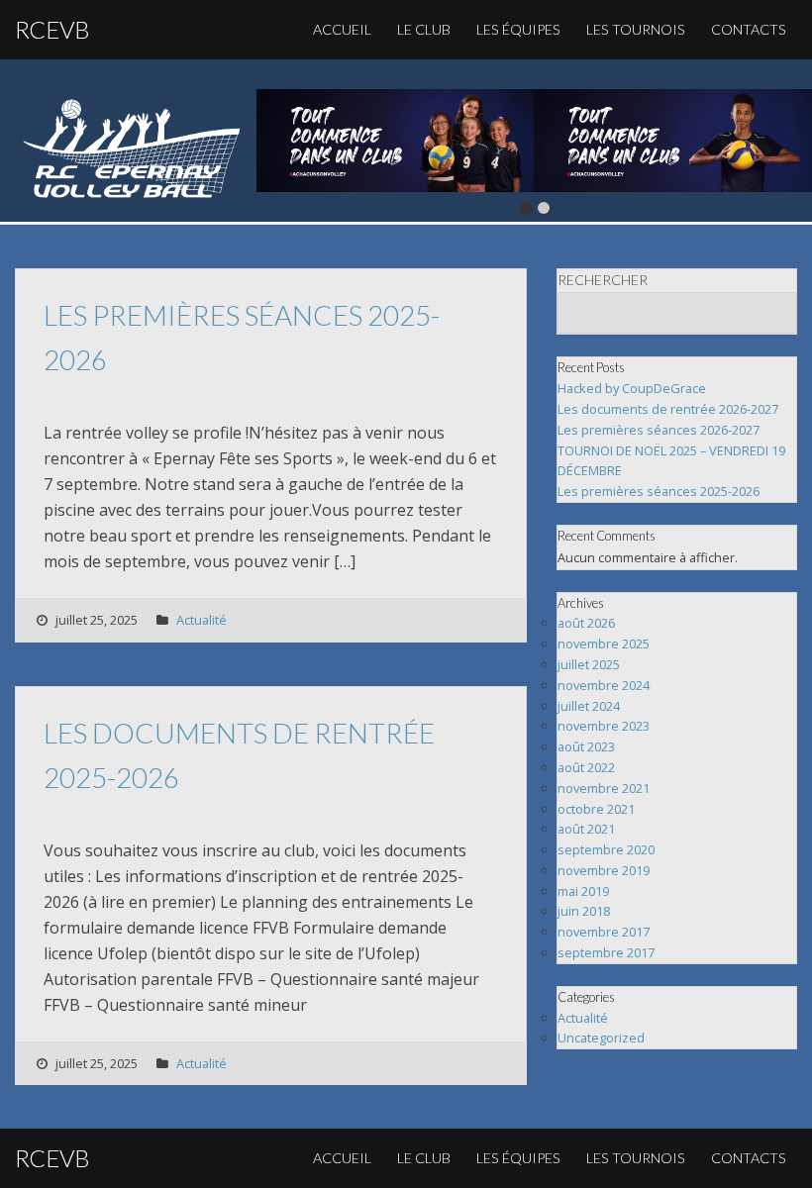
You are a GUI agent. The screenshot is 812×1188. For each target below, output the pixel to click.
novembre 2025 (604, 643)
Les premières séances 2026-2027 (659, 430)
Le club (424, 29)
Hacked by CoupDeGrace (632, 388)
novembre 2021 (604, 788)
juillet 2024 (589, 706)
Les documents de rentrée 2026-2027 (668, 409)
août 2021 (586, 829)
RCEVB (52, 29)
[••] (534, 140)
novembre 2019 (604, 870)
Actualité (201, 620)
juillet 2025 (589, 664)
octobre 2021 (596, 809)
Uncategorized (601, 1037)
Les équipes (518, 29)
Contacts (748, 29)
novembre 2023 (604, 726)
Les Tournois (635, 29)
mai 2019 (583, 891)
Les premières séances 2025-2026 (659, 491)
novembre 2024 (604, 685)
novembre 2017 (604, 931)
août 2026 (586, 623)
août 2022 (586, 767)
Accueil (342, 29)
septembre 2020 (606, 849)
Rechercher (603, 279)
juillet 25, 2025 (96, 620)
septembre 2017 (606, 952)
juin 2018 (584, 911)
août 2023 (586, 746)
